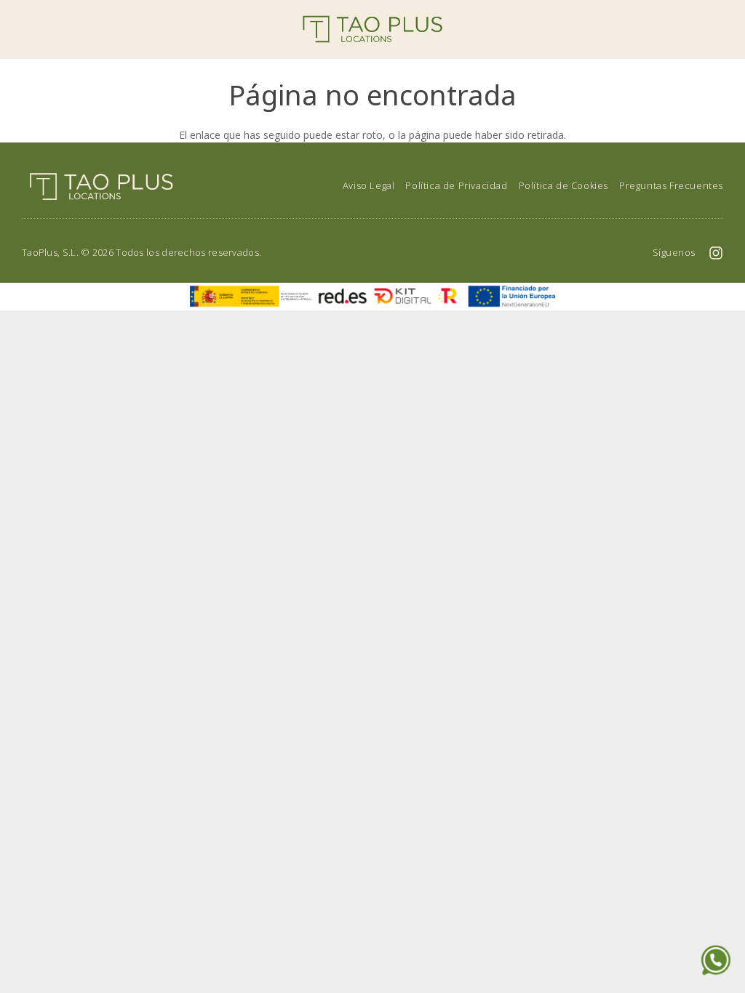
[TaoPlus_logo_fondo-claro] (372, 29)
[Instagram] (716, 253)
